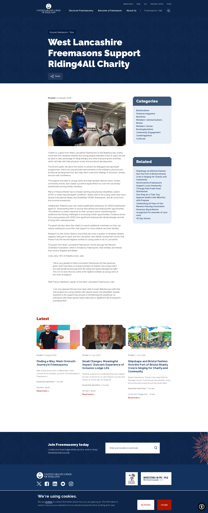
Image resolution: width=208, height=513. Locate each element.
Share (57, 76)
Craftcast (141, 139)
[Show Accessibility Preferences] (202, 507)
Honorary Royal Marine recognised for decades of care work (151, 212)
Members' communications (149, 120)
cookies (48, 502)
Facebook (47, 484)
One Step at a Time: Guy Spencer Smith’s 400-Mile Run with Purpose (150, 197)
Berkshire (141, 117)
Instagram (71, 484)
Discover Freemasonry (81, 10)
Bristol (139, 123)
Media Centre (128, 4)
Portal (169, 4)
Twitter (39, 484)
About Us (131, 10)
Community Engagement (148, 132)
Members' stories (144, 126)
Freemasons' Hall (153, 10)
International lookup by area (58, 452)
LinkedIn (55, 484)
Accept (164, 505)
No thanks (146, 505)
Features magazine (145, 114)
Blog (138, 4)
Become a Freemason (110, 10)
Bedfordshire (142, 110)
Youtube (63, 484)
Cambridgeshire (144, 135)
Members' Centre (157, 4)
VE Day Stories (143, 218)
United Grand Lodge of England (49, 8)
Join (145, 4)
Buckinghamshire (144, 129)
